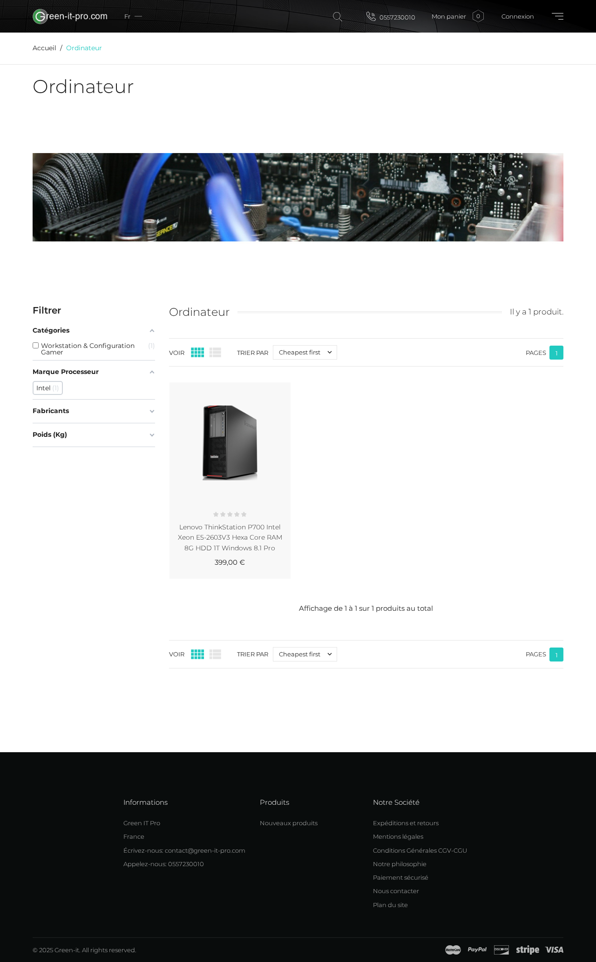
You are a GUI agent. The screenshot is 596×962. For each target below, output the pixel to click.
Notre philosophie (400, 864)
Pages (536, 352)
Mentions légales (398, 836)
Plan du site (390, 905)
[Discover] (501, 949)
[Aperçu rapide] (241, 387)
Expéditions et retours (406, 823)
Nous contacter (396, 891)
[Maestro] (453, 949)
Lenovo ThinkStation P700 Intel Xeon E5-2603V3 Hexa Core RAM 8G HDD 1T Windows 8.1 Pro (230, 537)
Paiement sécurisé (400, 877)
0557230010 (396, 17)
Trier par (252, 352)
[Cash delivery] (527, 949)
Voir (176, 352)
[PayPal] (477, 949)
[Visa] (554, 949)
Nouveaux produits (289, 823)
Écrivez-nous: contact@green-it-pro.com (184, 850)
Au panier (261, 575)
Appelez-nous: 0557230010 (163, 864)
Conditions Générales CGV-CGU (420, 850)
